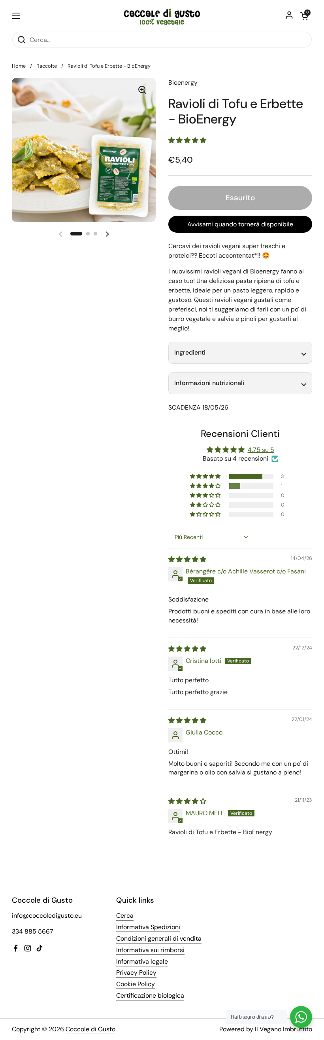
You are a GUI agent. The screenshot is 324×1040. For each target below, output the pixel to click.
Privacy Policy (136, 972)
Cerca (125, 915)
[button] (76, 233)
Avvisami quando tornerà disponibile (240, 224)
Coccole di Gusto (90, 1029)
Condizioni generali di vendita (159, 938)
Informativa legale (142, 961)
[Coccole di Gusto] (162, 15)
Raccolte (46, 66)
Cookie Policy (135, 984)
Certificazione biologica (150, 995)
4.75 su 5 (261, 450)
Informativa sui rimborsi (150, 950)
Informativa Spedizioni (148, 927)
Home (19, 66)
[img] (187, 559)
